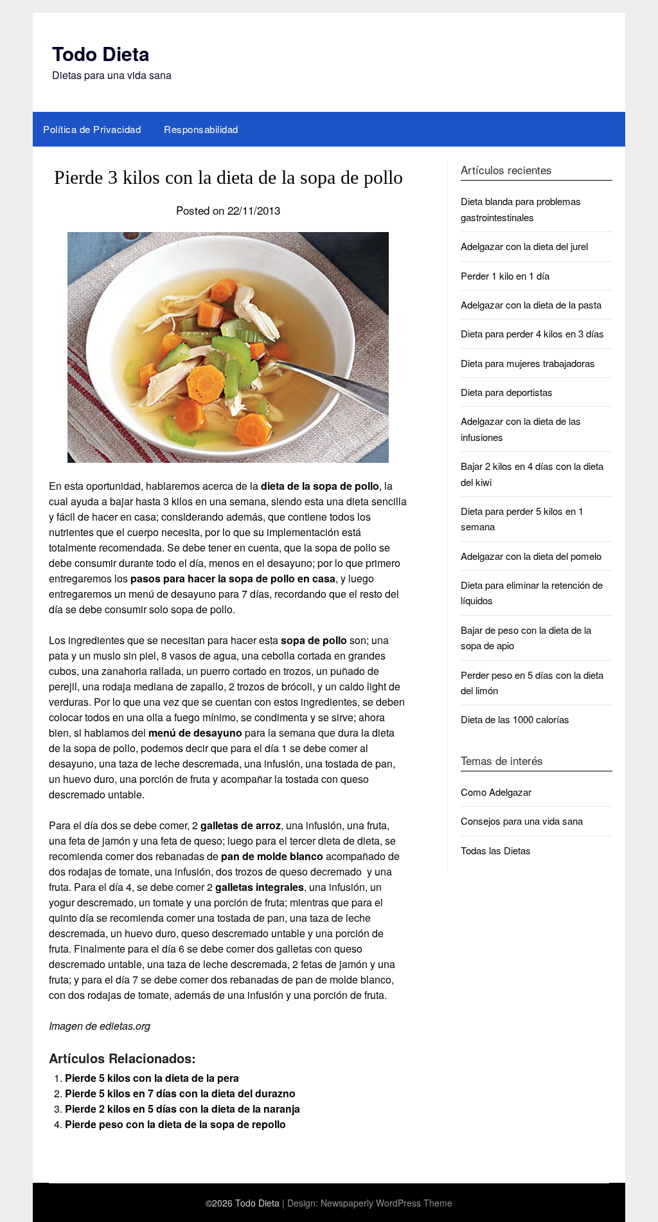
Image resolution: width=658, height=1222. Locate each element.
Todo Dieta (101, 53)
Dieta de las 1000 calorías (515, 719)
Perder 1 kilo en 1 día (505, 275)
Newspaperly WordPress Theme (386, 1202)
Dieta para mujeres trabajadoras (528, 363)
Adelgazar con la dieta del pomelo (531, 555)
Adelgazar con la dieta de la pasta (531, 304)
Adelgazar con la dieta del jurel (524, 246)
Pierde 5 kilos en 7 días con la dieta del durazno (180, 1093)
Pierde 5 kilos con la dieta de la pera (152, 1077)
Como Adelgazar (496, 791)
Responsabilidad (201, 129)
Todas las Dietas (496, 850)
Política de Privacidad (92, 129)
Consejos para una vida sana (522, 820)
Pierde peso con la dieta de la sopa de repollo (175, 1124)
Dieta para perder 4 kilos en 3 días (532, 333)
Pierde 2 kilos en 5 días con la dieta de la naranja (182, 1108)
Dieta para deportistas (507, 392)
